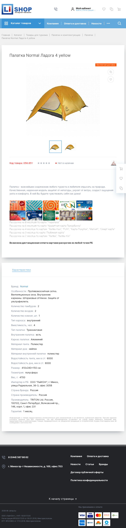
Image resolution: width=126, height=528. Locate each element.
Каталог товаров (21, 23)
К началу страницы (62, 498)
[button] (56, 9)
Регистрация (88, 10)
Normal (24, 286)
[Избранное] (104, 9)
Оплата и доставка (75, 23)
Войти (78, 10)
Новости (96, 23)
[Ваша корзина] (119, 9)
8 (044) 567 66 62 (18, 457)
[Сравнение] (111, 9)
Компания (53, 23)
